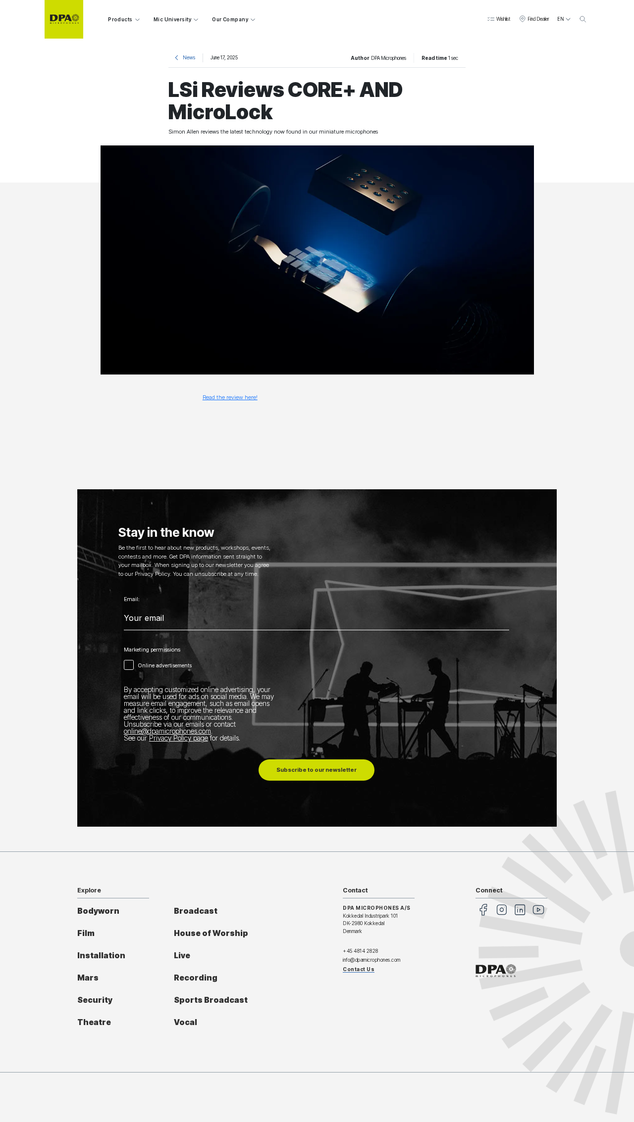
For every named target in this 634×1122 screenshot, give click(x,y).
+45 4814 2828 (360, 951)
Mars (88, 977)
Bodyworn (98, 911)
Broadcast (195, 911)
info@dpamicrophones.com (372, 960)
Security (94, 1000)
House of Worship (211, 933)
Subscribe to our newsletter (316, 769)
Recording (195, 977)
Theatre (94, 1022)
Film (86, 933)
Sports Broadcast (211, 1000)
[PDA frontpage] (64, 19)
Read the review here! (230, 397)
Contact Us (358, 969)
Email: (132, 599)
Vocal (185, 1022)
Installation (101, 955)
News (189, 57)
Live (182, 955)
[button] (498, 19)
